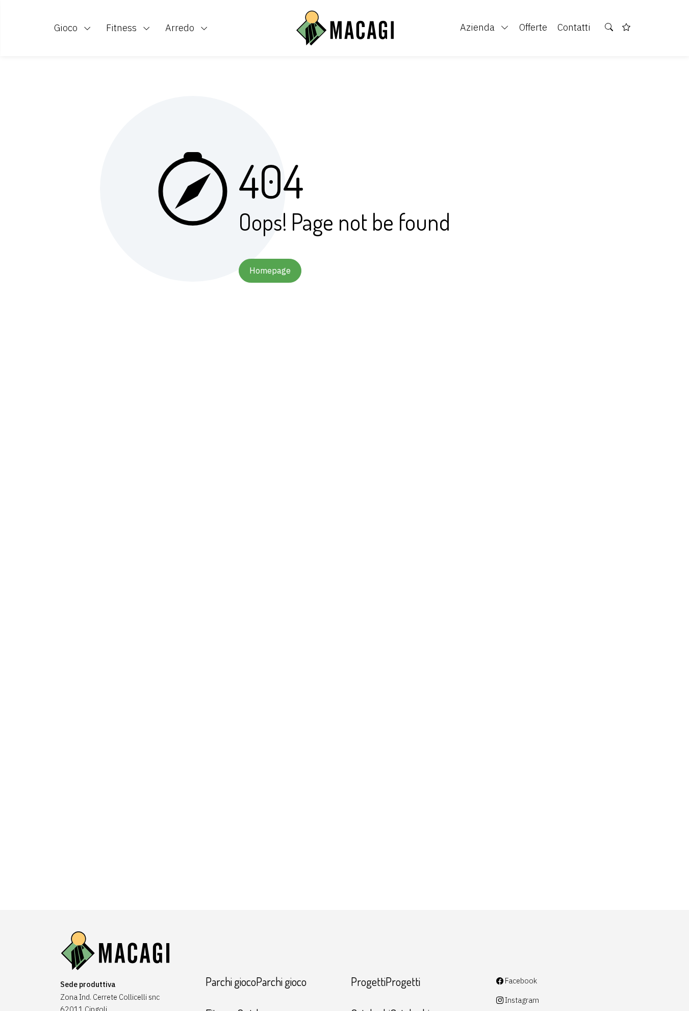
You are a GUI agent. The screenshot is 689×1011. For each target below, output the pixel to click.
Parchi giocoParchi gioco (256, 981)
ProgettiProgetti (385, 981)
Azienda (478, 27)
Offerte (533, 27)
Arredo (180, 27)
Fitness (122, 27)
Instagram (521, 1000)
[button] (609, 27)
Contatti (574, 27)
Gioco (67, 27)
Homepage (270, 270)
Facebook (520, 980)
